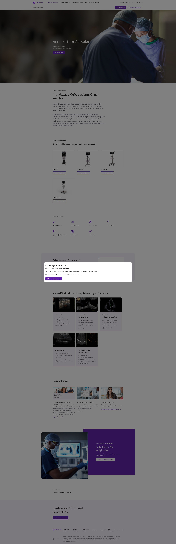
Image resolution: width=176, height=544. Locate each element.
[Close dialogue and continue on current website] (130, 264)
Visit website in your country (53, 278)
